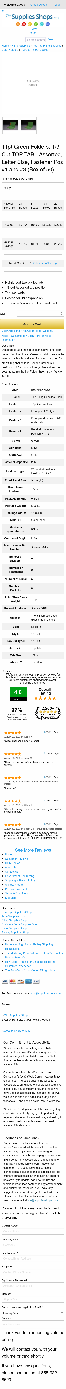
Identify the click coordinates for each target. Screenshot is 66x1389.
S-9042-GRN (40, 50)
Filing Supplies (21, 45)
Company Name (10, 1239)
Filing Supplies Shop (14, 920)
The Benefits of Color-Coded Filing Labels (30, 970)
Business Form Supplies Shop (20, 924)
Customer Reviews (16, 859)
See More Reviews (33, 850)
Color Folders (10, 50)
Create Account (39, 4)
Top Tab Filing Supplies (47, 45)
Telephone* (8, 1266)
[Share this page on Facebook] (51, 179)
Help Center (12, 863)
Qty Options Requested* (15, 1280)
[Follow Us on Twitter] (56, 179)
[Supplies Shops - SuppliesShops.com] (33, 20)
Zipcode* (6, 1293)
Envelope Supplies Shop (17, 912)
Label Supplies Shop (14, 928)
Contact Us (11, 871)
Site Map (10, 898)
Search (51, 39)
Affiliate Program (15, 885)
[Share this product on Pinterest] (62, 179)
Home (5, 45)
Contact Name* (10, 1225)
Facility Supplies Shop (15, 932)
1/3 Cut (25, 50)
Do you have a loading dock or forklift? (22, 1307)
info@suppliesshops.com (46, 993)
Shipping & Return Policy (20, 880)
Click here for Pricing (44, 263)
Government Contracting (19, 876)
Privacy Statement (16, 889)
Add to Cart (32, 323)
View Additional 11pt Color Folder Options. (27, 331)
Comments (7, 1318)
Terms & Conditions (17, 893)
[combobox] (24, 39)
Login (57, 4)
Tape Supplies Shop (14, 916)
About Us (10, 867)
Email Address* (10, 1253)
